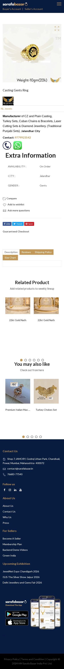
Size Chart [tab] (10, 257)
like (8, 223)
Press (6, 522)
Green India (9, 555)
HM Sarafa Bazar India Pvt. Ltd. (35, 663)
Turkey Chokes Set (46, 409)
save (30, 223)
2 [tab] (25, 360)
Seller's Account (34, 8)
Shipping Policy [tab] (43, 252)
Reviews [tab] (26, 252)
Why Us (7, 517)
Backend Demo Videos (15, 549)
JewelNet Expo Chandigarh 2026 (21, 571)
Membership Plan (12, 544)
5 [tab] (38, 360)
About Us (8, 505)
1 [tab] (21, 360)
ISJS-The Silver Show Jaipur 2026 (21, 577)
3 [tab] (30, 360)
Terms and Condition (32, 659)
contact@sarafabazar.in (20, 468)
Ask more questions (18, 210)
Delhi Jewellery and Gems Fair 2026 (22, 582)
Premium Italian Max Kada (19, 409)
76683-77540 (14, 474)
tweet (19, 223)
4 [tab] (34, 360)
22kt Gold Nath (17, 320)
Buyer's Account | (13, 8)
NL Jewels (6, 108)
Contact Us (9, 511)
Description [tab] (11, 252)
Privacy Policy (11, 659)
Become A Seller (12, 538)
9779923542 (23, 137)
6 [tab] (42, 360)
